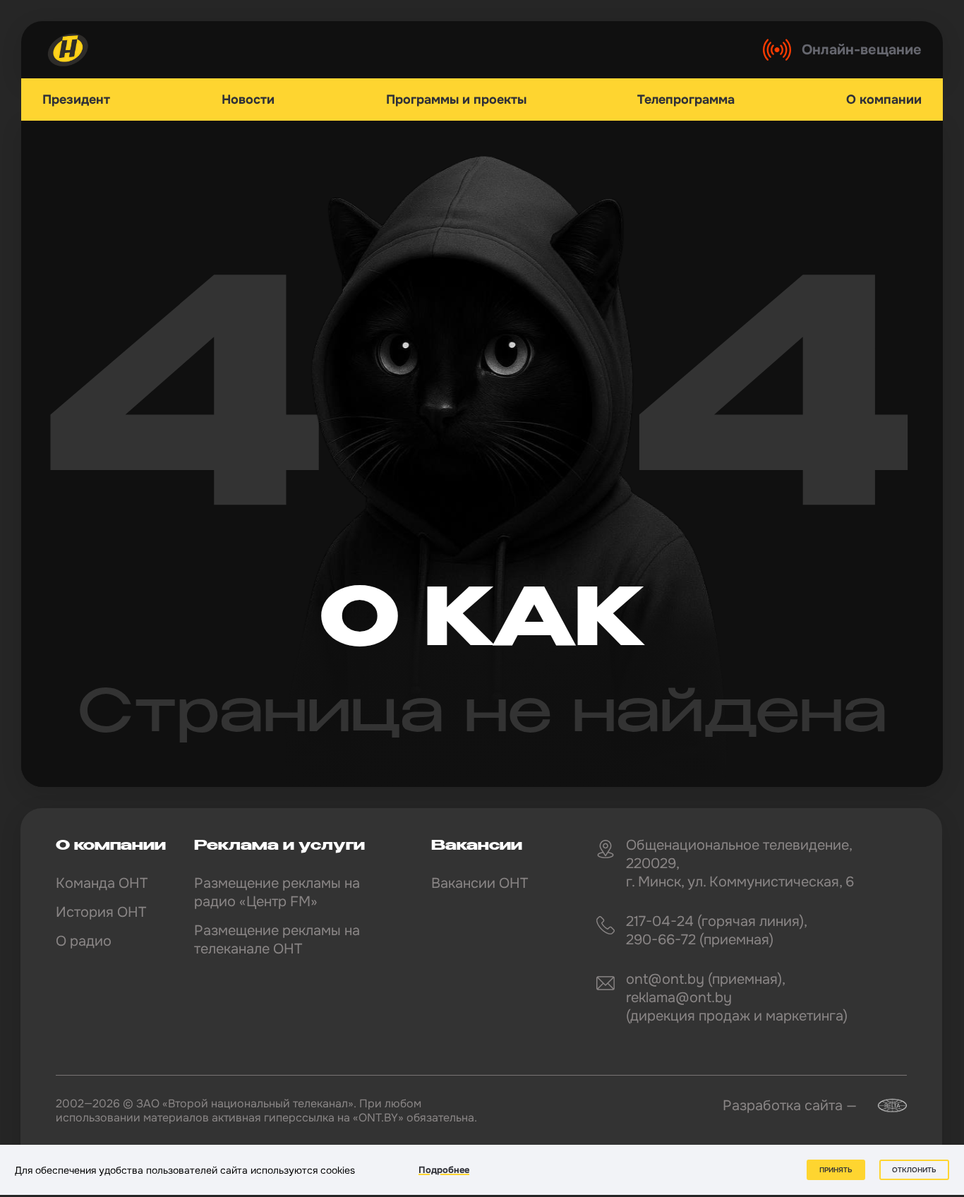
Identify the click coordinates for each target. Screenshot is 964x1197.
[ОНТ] (68, 50)
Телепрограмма (686, 99)
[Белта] (883, 1105)
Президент (76, 99)
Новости (248, 99)
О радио (84, 941)
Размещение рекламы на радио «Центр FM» (277, 892)
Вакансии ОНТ (479, 883)
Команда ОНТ (101, 883)
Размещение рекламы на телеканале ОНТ (277, 940)
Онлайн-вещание (862, 50)
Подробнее (443, 1170)
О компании (884, 99)
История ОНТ (101, 912)
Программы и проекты (456, 99)
